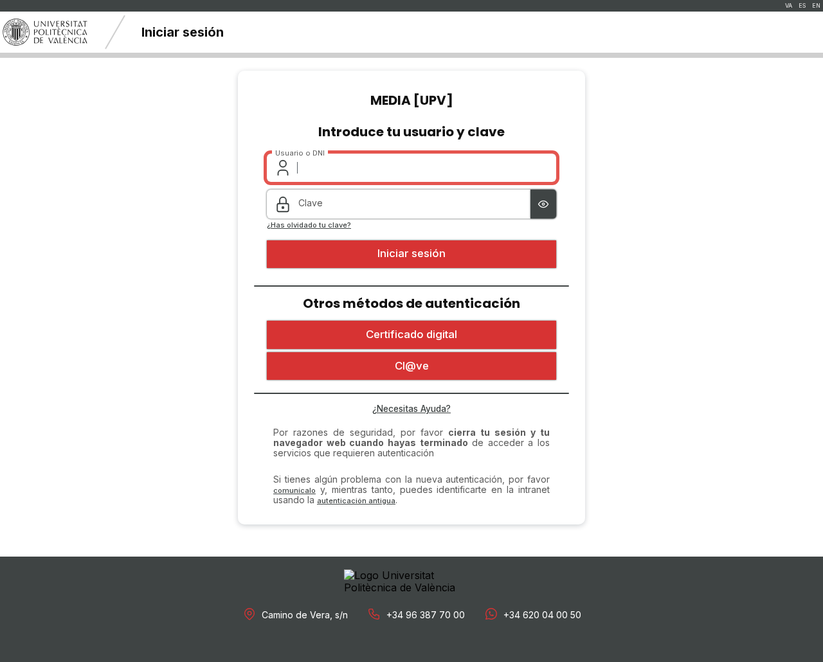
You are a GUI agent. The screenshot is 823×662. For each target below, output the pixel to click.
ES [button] (802, 6)
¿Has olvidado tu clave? (309, 225)
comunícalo (294, 490)
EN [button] (816, 6)
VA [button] (788, 6)
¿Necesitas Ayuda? (411, 409)
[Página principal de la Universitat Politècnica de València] (45, 32)
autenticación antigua (356, 500)
